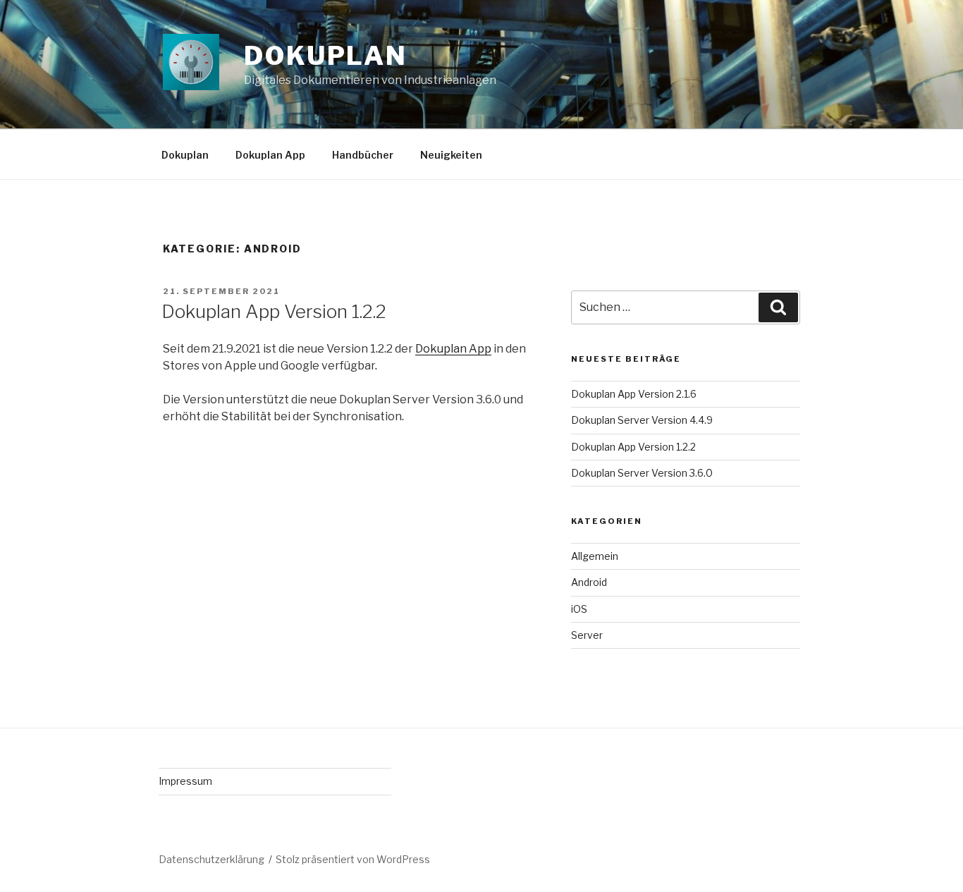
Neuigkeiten (451, 155)
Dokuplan (325, 55)
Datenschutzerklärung (211, 859)
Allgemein (594, 556)
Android (589, 582)
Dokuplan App (270, 155)
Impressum (185, 781)
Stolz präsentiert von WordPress (353, 859)
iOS (579, 609)
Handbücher (362, 155)
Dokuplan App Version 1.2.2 (273, 311)
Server (587, 635)
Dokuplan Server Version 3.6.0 (642, 473)
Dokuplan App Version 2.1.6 (634, 394)
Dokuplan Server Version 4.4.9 (642, 420)
